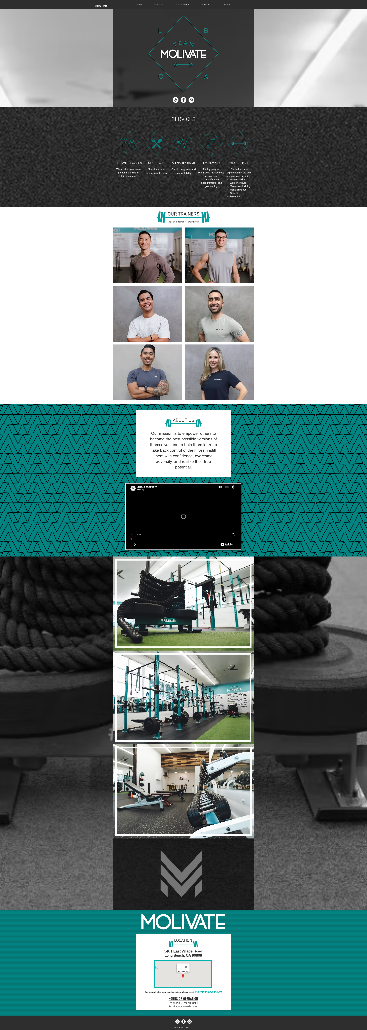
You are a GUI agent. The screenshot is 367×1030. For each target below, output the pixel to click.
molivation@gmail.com (208, 992)
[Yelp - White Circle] (175, 100)
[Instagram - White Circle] (191, 100)
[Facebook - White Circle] (183, 100)
